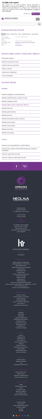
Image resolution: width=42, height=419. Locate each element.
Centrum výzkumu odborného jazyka (14, 157)
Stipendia (21, 343)
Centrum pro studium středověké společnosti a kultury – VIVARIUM (20, 149)
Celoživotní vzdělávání (9, 72)
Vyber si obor (21, 314)
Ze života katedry (7, 76)
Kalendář (21, 410)
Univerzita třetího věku (21, 393)
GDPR (21, 384)
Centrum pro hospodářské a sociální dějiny (16, 145)
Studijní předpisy (21, 348)
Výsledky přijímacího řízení (21, 317)
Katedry (5, 89)
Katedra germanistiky (9, 112)
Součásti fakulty (9, 82)
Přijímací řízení (21, 316)
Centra (4, 139)
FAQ (21, 363)
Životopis (7, 34)
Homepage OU (21, 254)
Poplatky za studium (21, 345)
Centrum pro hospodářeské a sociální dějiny (21, 282)
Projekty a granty (35, 34)
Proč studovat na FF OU (21, 322)
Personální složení (8, 58)
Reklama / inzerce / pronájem (21, 394)
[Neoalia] (21, 199)
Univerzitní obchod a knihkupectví (21, 296)
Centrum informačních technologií (21, 301)
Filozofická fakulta (32, 42)
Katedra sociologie (8, 133)
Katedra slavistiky (7, 129)
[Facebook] (16, 166)
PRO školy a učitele (21, 389)
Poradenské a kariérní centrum (21, 305)
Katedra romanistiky (8, 126)
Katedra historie (7, 115)
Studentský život (21, 326)
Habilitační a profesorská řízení (21, 375)
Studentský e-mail (21, 337)
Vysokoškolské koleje (21, 300)
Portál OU (21, 335)
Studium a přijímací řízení (10, 62)
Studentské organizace (21, 350)
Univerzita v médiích (21, 407)
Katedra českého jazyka (9, 101)
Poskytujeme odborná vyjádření (21, 405)
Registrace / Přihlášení (21, 361)
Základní (3, 34)
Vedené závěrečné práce (26, 34)
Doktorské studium (21, 321)
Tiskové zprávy (21, 403)
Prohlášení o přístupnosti (21, 386)
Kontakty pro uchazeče (21, 327)
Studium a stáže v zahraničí (21, 342)
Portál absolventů (21, 359)
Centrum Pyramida (21, 298)
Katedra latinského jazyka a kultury (13, 119)
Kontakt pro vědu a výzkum (21, 377)
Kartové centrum (21, 303)
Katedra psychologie (8, 122)
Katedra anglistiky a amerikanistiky (13, 94)
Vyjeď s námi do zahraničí (10, 65)
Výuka (19, 34)
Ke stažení (21, 409)
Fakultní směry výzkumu (21, 372)
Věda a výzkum (7, 69)
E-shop (21, 388)
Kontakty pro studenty (21, 352)
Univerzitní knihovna (21, 295)
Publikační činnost (14, 34)
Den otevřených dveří (21, 324)
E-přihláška (21, 312)
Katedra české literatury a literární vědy (14, 98)
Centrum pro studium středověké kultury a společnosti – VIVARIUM (21, 284)
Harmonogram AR (21, 340)
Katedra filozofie (7, 108)
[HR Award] (21, 244)
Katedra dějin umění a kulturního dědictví (22, 42)
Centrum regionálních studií (11, 154)
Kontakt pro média (21, 402)
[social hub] (25, 166)
